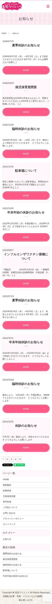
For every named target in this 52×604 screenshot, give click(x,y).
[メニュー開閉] (48, 6)
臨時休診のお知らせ (26, 129)
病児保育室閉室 (26, 87)
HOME (3, 33)
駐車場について (26, 170)
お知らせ (7, 539)
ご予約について (10, 507)
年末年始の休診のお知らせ (26, 212)
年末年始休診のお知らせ (26, 342)
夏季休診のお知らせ (26, 45)
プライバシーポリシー (13, 518)
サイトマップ (9, 524)
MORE (26, 70)
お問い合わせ (9, 513)
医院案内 (7, 485)
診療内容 (7, 490)
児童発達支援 (9, 496)
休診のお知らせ (26, 425)
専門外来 (7, 501)
